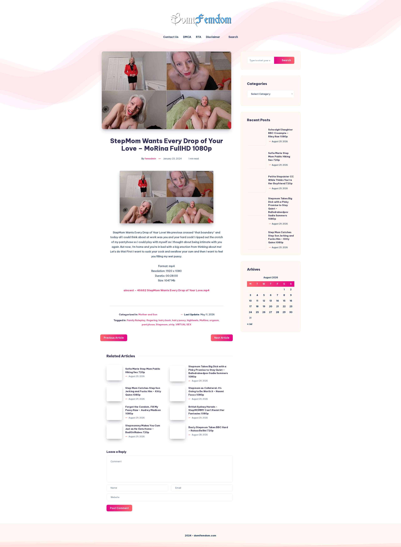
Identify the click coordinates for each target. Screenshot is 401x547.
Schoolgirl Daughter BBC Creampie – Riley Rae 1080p (280, 133)
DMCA (187, 37)
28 (277, 312)
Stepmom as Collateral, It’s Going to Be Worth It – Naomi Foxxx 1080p (206, 391)
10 (250, 300)
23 (290, 306)
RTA (198, 37)
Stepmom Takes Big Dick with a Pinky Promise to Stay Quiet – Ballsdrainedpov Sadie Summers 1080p (208, 371)
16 (291, 300)
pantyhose (148, 324)
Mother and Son (147, 314)
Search (286, 60)
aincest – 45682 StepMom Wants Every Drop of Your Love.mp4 (166, 290)
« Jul (249, 324)
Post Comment (119, 508)
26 (263, 312)
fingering (151, 320)
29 (284, 312)
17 (250, 306)
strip (171, 324)
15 (284, 300)
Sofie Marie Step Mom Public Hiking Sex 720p (279, 156)
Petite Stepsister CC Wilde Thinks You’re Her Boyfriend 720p (281, 180)
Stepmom (162, 324)
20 (270, 306)
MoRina (204, 320)
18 (257, 306)
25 (257, 312)
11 (257, 300)
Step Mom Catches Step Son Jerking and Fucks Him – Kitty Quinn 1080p (143, 391)
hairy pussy (179, 320)
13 (270, 300)
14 (277, 300)
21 (277, 306)
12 (264, 300)
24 (250, 312)
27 (270, 312)
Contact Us (170, 37)
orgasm (214, 320)
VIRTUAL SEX (183, 324)
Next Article (221, 337)
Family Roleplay (136, 320)
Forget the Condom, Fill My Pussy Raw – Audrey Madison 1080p (143, 410)
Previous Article (114, 337)
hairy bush (165, 320)
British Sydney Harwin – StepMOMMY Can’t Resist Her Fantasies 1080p (206, 410)
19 (264, 306)
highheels (192, 320)
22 (284, 306)
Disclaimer (213, 37)
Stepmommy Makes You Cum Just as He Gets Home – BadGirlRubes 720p (142, 429)
